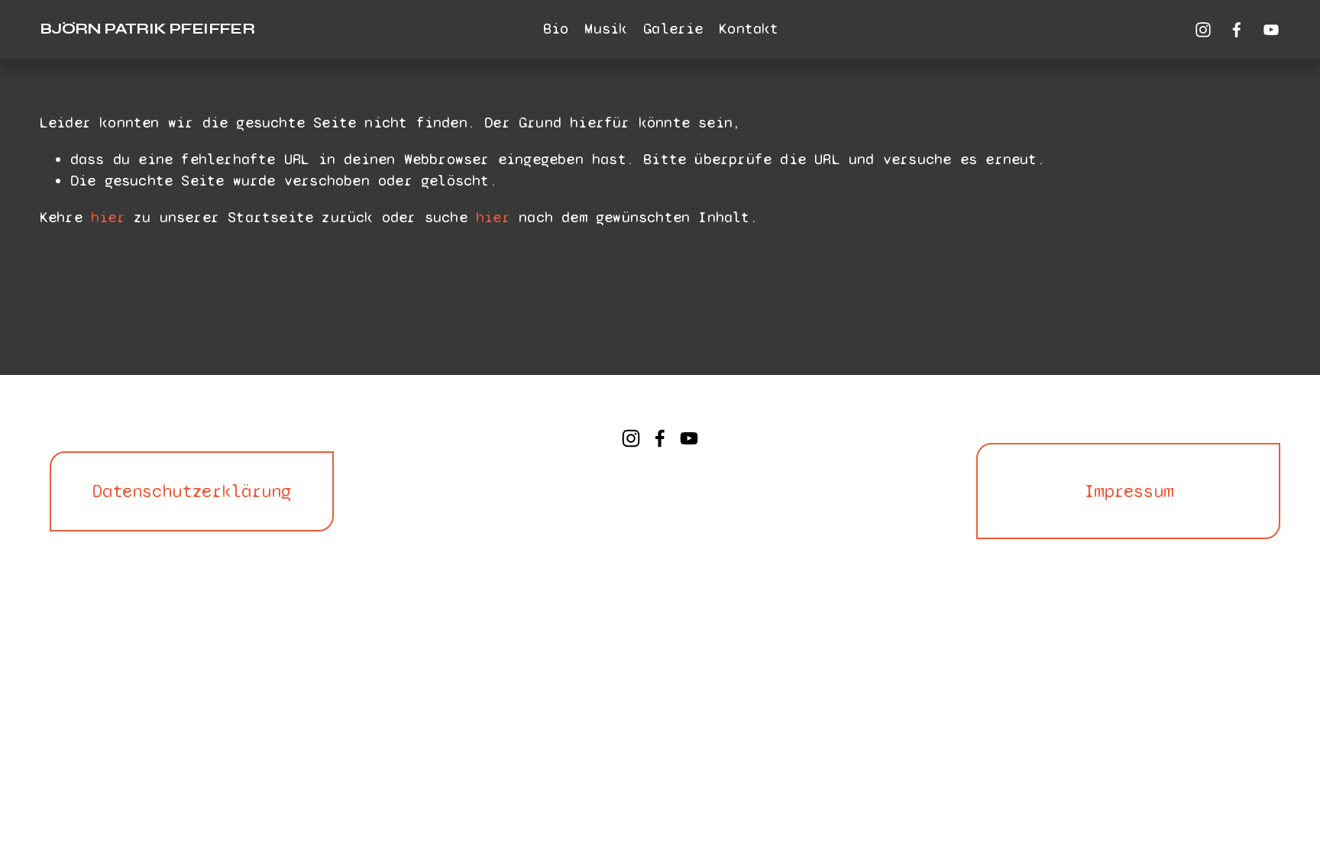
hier (108, 217)
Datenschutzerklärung (191, 491)
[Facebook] (1237, 30)
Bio (556, 28)
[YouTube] (1271, 30)
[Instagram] (1203, 30)
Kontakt (748, 28)
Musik (605, 28)
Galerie (673, 28)
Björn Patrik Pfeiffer (147, 28)
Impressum (1128, 491)
